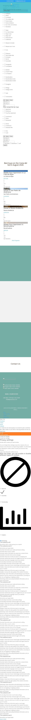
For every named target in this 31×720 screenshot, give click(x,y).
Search (5, 145)
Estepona (8, 53)
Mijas (7, 30)
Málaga (7, 87)
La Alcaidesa (9, 66)
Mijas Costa (8, 34)
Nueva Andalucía (10, 23)
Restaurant (8, 120)
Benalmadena (9, 77)
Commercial (8, 116)
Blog (4, 412)
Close (11, 100)
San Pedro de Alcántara (11, 24)
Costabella (8, 17)
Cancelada (8, 61)
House (7, 123)
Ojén (7, 93)
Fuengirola (8, 84)
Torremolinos (9, 96)
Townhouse (8, 125)
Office (7, 118)
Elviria (7, 15)
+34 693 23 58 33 (9, 1)
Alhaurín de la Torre (10, 46)
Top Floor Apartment (11, 113)
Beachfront (14, 143)
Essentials (4, 495)
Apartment (8, 109)
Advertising (4, 540)
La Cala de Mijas (10, 32)
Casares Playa (9, 71)
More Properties (16, 240)
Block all (4, 488)
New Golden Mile (10, 55)
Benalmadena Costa (10, 79)
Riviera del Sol (9, 37)
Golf (20, 143)
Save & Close (3, 719)
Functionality (5, 502)
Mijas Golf (8, 35)
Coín (7, 50)
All (4, 100)
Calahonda (8, 39)
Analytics (4, 535)
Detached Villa (9, 127)
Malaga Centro (9, 89)
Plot (7, 131)
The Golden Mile (9, 19)
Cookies (5, 415)
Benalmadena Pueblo (11, 80)
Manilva (7, 69)
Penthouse (8, 111)
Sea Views (7, 143)
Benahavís (8, 26)
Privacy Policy (6, 414)
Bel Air (7, 59)
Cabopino (8, 13)
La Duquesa (8, 73)
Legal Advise (6, 417)
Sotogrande (8, 64)
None (7, 100)
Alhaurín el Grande (10, 43)
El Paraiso (8, 57)
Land (7, 132)
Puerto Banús (9, 21)
